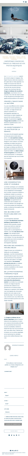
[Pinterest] (16, 435)
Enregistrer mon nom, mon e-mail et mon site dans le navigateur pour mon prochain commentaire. (14, 418)
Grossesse (6, 58)
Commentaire (8, 371)
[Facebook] (9, 435)
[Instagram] (18, 435)
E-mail (6, 400)
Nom (5, 392)
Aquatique (5, 56)
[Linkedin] (14, 435)
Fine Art (23, 56)
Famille (18, 56)
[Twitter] (11, 435)
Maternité (13, 58)
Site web (6, 409)
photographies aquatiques (12, 76)
